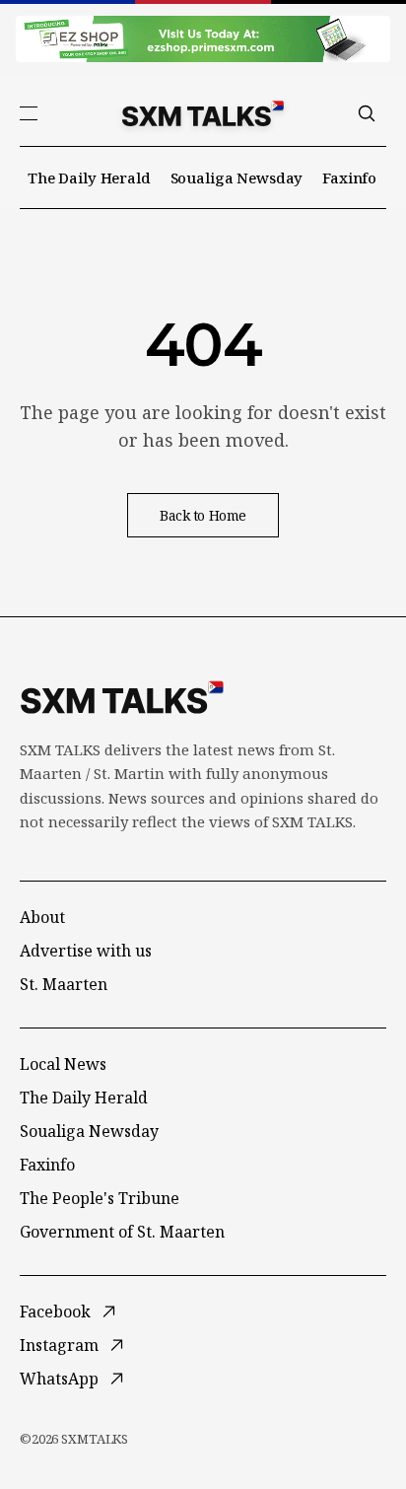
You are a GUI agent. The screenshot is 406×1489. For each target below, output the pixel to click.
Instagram (59, 1345)
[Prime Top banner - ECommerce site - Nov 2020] (203, 39)
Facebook (55, 1311)
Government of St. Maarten (122, 1231)
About (42, 917)
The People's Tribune (99, 1198)
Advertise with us (86, 950)
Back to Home (203, 515)
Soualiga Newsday (237, 177)
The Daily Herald (89, 177)
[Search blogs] (366, 113)
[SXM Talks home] (203, 113)
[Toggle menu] (28, 113)
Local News (63, 1064)
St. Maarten (63, 984)
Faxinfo (349, 177)
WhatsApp (59, 1378)
